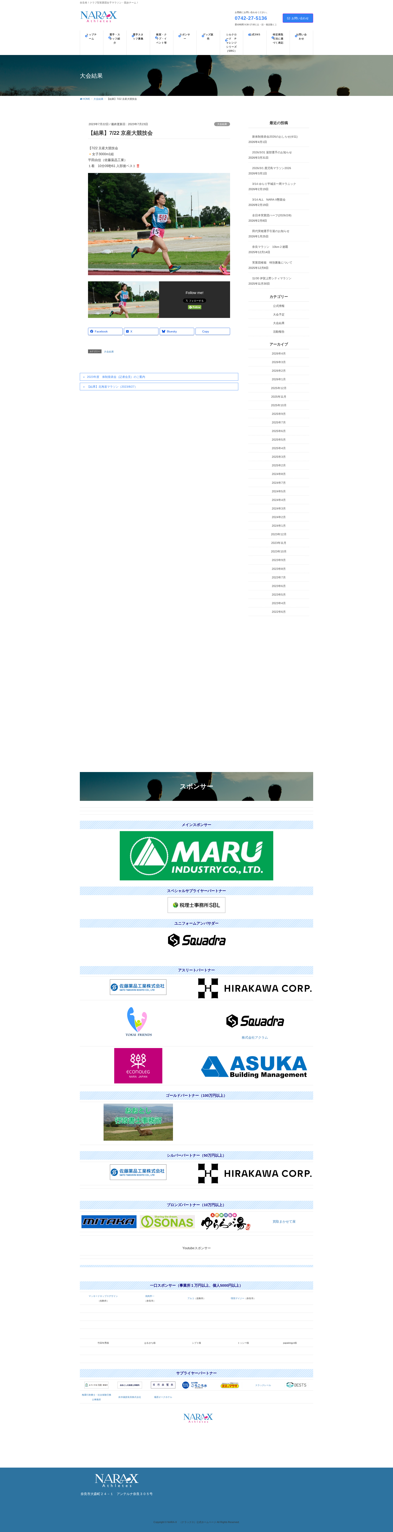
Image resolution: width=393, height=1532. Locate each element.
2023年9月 (279, 560)
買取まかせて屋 (284, 1221)
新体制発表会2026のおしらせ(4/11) (275, 136)
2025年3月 (279, 456)
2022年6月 (279, 611)
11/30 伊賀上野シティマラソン (271, 278)
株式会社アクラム (255, 1037)
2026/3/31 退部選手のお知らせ (272, 152)
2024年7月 (279, 482)
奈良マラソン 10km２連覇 (270, 246)
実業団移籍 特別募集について (272, 262)
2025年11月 (278, 396)
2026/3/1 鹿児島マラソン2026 (271, 168)
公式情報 (279, 306)
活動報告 (279, 331)
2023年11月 (278, 542)
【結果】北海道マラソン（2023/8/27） (112, 386)
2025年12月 (279, 388)
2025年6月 (279, 431)
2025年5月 (279, 439)
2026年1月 (279, 379)
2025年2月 (279, 465)
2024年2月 (279, 517)
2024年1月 (279, 525)
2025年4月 (279, 448)
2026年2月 (279, 370)
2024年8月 (279, 474)
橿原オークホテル (163, 1397)
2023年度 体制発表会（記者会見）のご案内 (116, 376)
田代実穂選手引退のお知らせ (270, 231)
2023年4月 (279, 603)
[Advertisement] (278, 682)
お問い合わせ (300, 18)
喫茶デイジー (237, 1298)
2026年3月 (279, 362)
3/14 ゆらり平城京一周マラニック (274, 183)
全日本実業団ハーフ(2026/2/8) (271, 215)
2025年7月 (279, 422)
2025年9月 (279, 413)
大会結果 (222, 124)
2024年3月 (279, 508)
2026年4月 (279, 353)
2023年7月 (279, 577)
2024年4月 (279, 500)
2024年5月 (279, 491)
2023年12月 (279, 534)
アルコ (190, 1298)
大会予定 (279, 314)
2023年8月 (279, 568)
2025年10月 (279, 405)
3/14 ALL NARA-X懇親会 (269, 199)
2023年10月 (279, 551)
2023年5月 (279, 594)
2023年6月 (279, 586)
